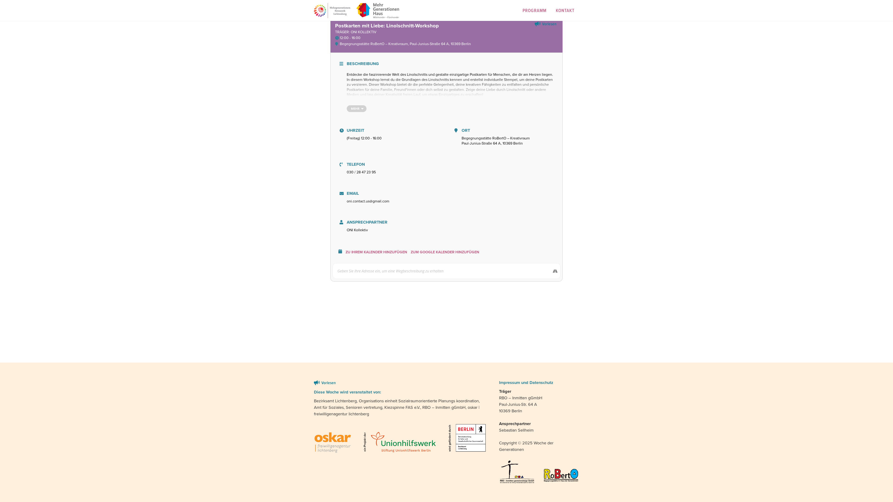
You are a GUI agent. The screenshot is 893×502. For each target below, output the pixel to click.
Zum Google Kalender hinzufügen (445, 252)
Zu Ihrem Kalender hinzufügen (376, 252)
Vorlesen (549, 24)
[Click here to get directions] (552, 271)
